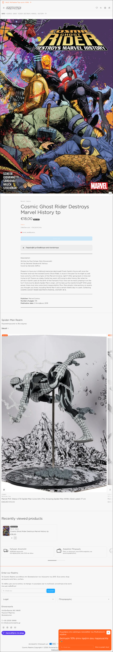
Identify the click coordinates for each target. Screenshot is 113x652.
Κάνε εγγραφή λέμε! (102, 647)
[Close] (108, 632)
